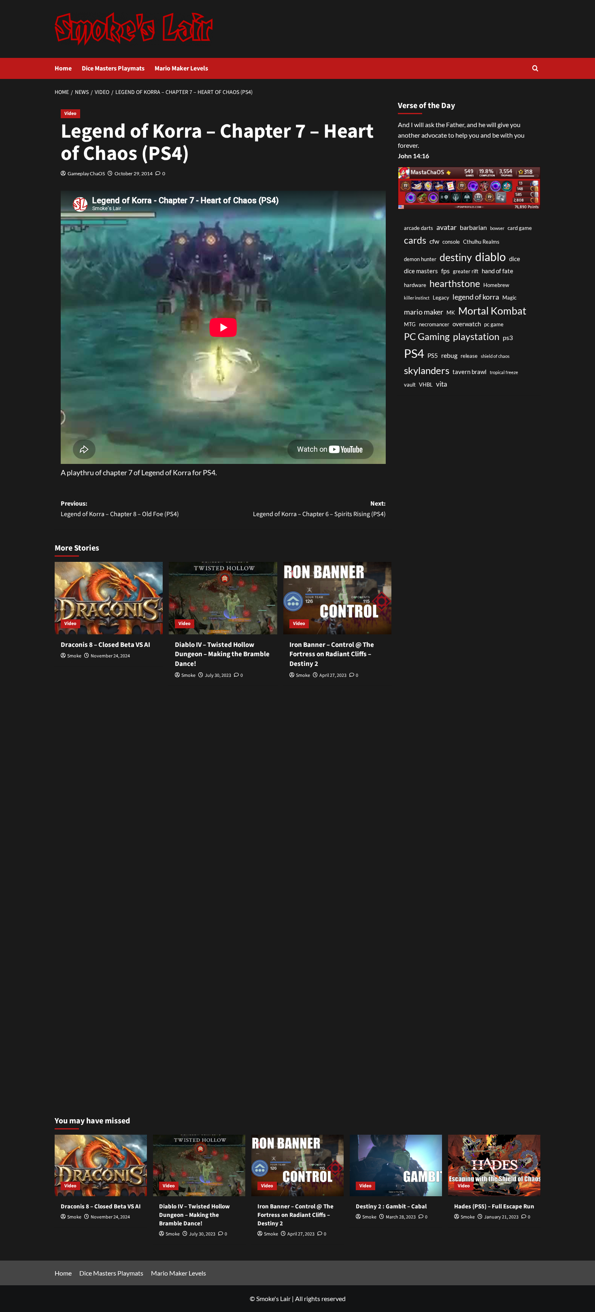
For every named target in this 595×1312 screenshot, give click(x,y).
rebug (449, 355)
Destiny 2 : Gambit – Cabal (391, 1206)
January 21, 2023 (501, 1217)
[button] (535, 68)
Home (63, 68)
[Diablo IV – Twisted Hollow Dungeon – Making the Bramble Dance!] (223, 598)
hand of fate (497, 271)
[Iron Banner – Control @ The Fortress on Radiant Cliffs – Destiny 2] (337, 598)
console (451, 241)
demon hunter (420, 259)
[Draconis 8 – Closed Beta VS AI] (109, 598)
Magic (509, 297)
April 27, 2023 (332, 675)
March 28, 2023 (401, 1217)
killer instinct (416, 297)
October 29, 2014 (134, 173)
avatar (446, 227)
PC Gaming (427, 336)
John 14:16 (413, 155)
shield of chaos (495, 356)
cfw (434, 241)
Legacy (441, 297)
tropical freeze (504, 372)
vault (410, 384)
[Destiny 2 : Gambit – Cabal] (396, 1165)
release (469, 356)
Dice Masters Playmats (113, 68)
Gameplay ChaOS (86, 173)
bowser (497, 228)
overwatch (467, 324)
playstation (476, 336)
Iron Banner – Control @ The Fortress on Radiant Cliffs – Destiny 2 (331, 654)
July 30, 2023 (218, 675)
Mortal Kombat (492, 310)
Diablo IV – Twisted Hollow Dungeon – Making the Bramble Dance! (222, 654)
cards (415, 240)
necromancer (434, 324)
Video (70, 113)
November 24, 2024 (110, 656)
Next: (319, 509)
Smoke (74, 656)
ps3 (508, 337)
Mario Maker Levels (181, 68)
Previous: (120, 509)
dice (514, 258)
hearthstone (454, 283)
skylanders (426, 370)
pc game (494, 324)
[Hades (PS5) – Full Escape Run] (494, 1165)
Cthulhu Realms (481, 241)
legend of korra (476, 296)
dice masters (421, 271)
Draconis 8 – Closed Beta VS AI (105, 645)
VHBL (426, 384)
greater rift (465, 271)
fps (445, 271)
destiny (456, 257)
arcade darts (418, 228)
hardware (415, 285)
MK (450, 312)
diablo (490, 257)
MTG (410, 324)
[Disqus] (223, 798)
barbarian (473, 227)
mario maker (423, 311)
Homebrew (496, 285)
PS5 (432, 356)
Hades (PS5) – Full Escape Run (494, 1206)
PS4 (414, 354)
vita (441, 384)
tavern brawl (470, 372)
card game (520, 228)
